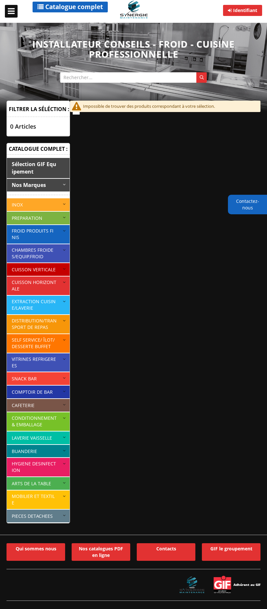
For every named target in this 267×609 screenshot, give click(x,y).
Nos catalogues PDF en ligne (101, 551)
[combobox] (133, 77)
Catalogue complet (73, 7)
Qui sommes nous (36, 548)
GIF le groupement (231, 548)
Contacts (166, 548)
